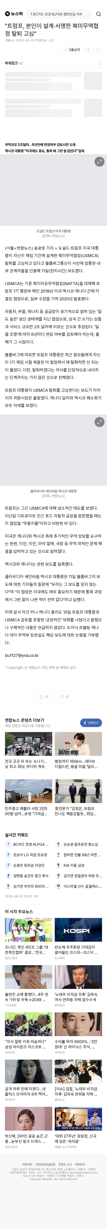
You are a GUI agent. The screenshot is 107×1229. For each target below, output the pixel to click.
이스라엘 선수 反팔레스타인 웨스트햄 (83, 886)
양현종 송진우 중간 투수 (31, 876)
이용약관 (27, 1164)
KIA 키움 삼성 (74, 865)
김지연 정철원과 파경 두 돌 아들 (83, 876)
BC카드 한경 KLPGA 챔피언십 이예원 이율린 (32, 844)
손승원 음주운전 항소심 (81, 844)
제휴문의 (80, 1164)
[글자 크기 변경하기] (88, 50)
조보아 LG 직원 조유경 (30, 855)
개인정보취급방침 (45, 1164)
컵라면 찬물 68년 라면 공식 (83, 855)
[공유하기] (98, 50)
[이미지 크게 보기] (100, 162)
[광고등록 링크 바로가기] (100, 63)
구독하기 (91, 723)
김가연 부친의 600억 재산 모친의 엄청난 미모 (32, 886)
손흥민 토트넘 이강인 (29, 865)
